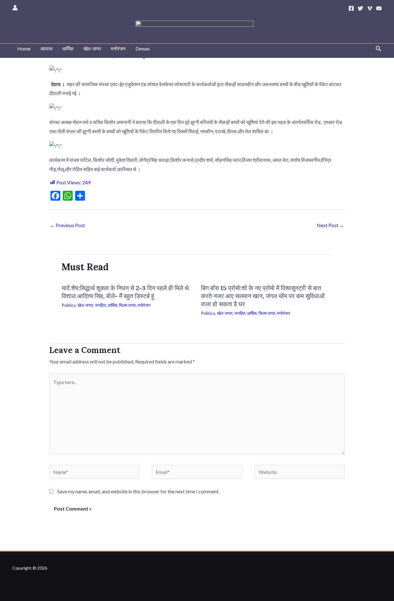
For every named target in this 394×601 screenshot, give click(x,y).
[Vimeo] (369, 8)
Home (23, 48)
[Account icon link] (15, 7)
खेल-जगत (92, 48)
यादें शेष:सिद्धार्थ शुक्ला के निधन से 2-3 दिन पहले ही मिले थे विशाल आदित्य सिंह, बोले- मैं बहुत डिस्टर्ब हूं (125, 292)
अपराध (46, 48)
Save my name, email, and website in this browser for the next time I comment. (138, 491)
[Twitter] (360, 8)
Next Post (330, 225)
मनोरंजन (118, 48)
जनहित (100, 305)
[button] (379, 49)
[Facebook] (351, 8)
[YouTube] (379, 8)
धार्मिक (68, 48)
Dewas (142, 48)
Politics (69, 305)
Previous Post (67, 225)
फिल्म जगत (127, 305)
